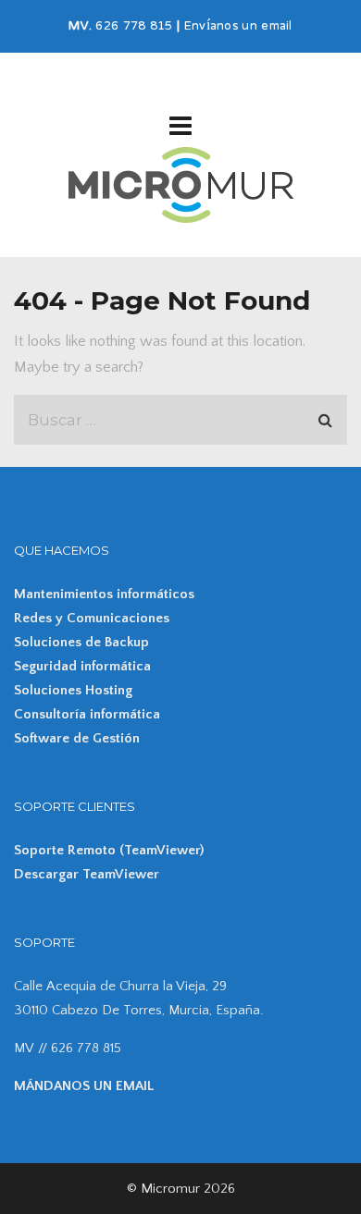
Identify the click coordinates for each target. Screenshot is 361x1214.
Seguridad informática (82, 666)
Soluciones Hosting (73, 690)
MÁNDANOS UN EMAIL (84, 1086)
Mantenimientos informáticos (104, 594)
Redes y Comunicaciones (91, 618)
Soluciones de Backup (81, 642)
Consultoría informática (87, 714)
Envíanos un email (238, 27)
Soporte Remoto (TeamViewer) (109, 850)
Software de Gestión (77, 738)
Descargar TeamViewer (86, 874)
